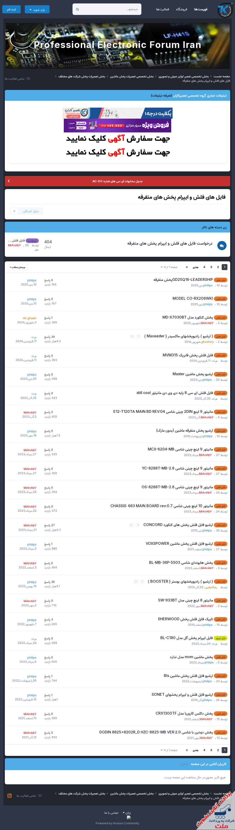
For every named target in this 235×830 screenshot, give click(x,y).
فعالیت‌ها (162, 9)
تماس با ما (111, 812)
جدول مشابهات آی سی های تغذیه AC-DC (117, 181)
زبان (128, 812)
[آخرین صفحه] (187, 267)
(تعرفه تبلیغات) (161, 95)
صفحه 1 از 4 (169, 267)
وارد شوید (38, 9)
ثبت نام (11, 9)
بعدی (195, 267)
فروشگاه (181, 9)
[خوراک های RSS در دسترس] (9, 796)
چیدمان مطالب (18, 267)
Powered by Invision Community (117, 823)
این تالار (93, 9)
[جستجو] (78, 9)
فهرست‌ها (200, 9)
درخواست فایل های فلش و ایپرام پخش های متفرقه (169, 243)
